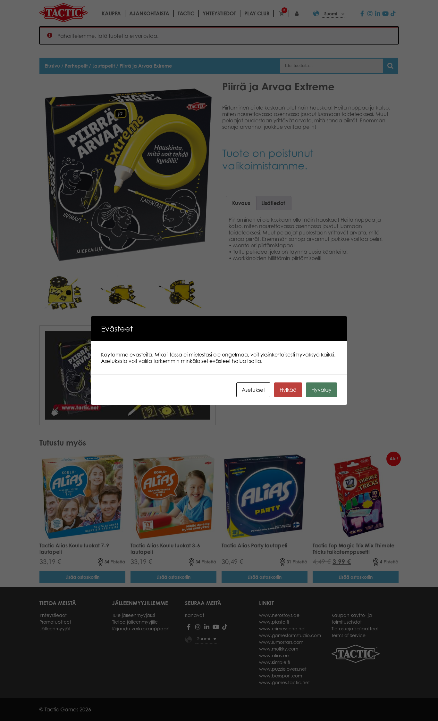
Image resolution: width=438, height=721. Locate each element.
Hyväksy (321, 390)
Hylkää (288, 390)
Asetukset (253, 390)
